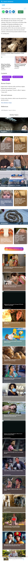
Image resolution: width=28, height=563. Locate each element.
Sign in (21, 12)
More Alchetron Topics (6, 102)
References (6, 79)
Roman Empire (6, 76)
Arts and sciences (18, 76)
